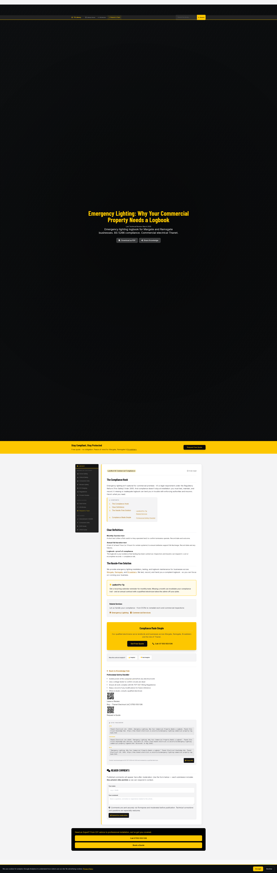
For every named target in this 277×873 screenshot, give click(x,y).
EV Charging (83, 488)
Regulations (83, 492)
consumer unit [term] (129, 679)
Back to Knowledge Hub (119, 671)
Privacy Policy (88, 869)
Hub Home (82, 503)
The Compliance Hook (120, 504)
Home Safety (83, 474)
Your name (112, 786)
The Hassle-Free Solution (121, 510)
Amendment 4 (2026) (86, 519)
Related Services (141, 514)
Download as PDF (128, 240)
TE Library (77, 17)
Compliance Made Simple (121, 517)
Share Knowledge (151, 240)
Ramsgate (119, 572)
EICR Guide (82, 526)
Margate (110, 572)
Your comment (113, 795)
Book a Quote (138, 845)
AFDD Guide (83, 530)
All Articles (102, 17)
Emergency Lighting (120, 613)
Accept (258, 869)
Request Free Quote (194, 447)
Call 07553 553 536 (138, 838)
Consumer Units (84, 481)
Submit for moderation (119, 815)
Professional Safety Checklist (145, 518)
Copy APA (190, 760)
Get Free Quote (137, 644)
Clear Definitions (118, 507)
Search (202, 17)
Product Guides (84, 495)
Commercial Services (141, 613)
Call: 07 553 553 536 (164, 644)
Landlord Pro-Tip (141, 511)
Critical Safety (83, 477)
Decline (269, 869)
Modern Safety (84, 484)
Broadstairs (132, 449)
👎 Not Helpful (145, 657)
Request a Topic (115, 17)
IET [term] (139, 685)
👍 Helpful (131, 657)
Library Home (91, 17)
